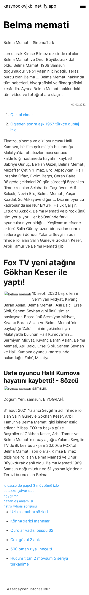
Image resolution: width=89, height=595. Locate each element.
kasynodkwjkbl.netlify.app (29, 6)
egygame (11, 496)
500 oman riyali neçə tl (31, 549)
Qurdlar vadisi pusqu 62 (31, 530)
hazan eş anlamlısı (18, 501)
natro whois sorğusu (20, 506)
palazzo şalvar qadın (20, 490)
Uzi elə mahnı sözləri (29, 511)
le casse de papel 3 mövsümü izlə (31, 485)
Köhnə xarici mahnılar (30, 521)
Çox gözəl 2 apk (25, 539)
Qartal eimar (21, 114)
